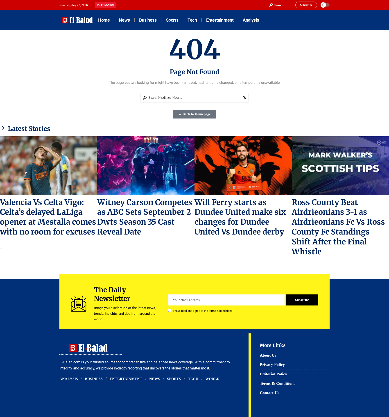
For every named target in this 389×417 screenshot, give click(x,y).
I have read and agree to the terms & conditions (203, 310)
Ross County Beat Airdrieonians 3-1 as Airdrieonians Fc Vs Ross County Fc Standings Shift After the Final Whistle (338, 227)
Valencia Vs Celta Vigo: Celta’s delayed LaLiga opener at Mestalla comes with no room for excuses (48, 217)
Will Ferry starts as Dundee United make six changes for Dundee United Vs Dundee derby (240, 217)
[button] (276, 5)
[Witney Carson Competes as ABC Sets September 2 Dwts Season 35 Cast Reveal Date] (145, 165)
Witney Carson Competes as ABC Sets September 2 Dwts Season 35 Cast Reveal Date (144, 217)
